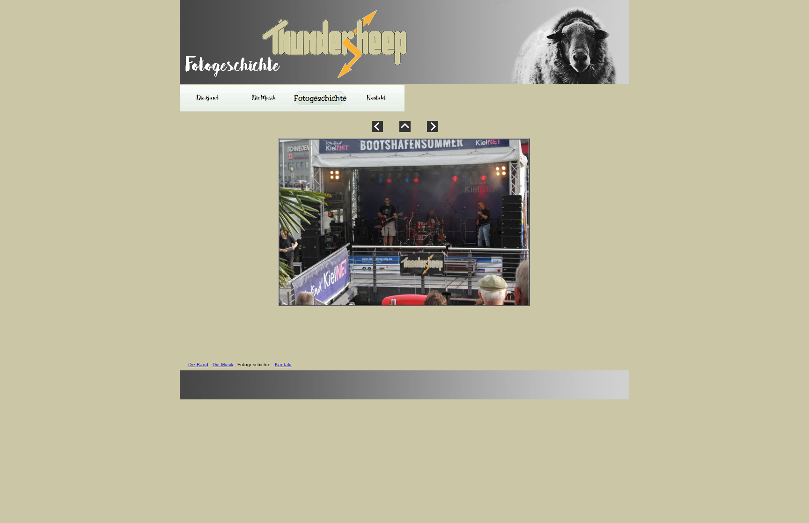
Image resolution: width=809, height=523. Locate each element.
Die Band (198, 364)
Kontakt (283, 364)
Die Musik (223, 364)
